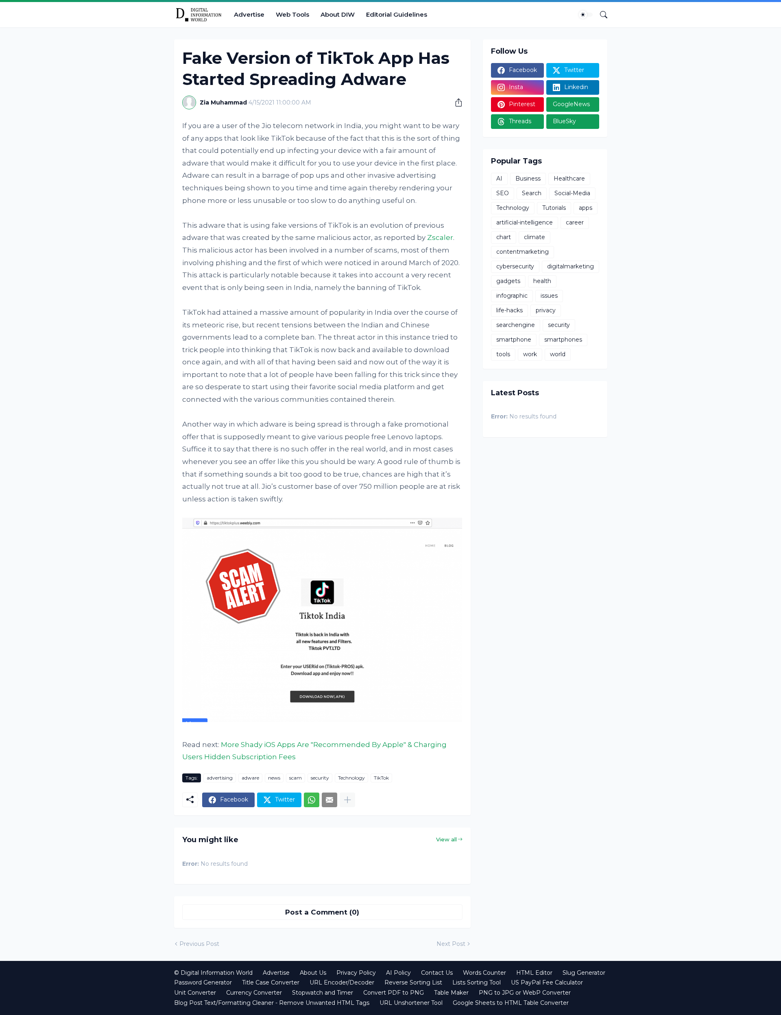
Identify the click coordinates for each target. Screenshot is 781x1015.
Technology (351, 778)
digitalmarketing (570, 266)
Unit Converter (195, 992)
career (575, 222)
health (542, 281)
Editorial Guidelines (396, 14)
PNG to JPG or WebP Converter (525, 992)
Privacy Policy (356, 972)
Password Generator (203, 982)
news (274, 778)
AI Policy (398, 972)
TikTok (381, 778)
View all (446, 839)
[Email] (329, 800)
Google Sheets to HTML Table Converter (511, 1002)
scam (295, 778)
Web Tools (292, 14)
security (320, 778)
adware (250, 778)
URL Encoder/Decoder (342, 982)
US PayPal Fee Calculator (547, 982)
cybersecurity (515, 266)
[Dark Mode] (586, 15)
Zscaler (440, 237)
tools (503, 354)
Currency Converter (254, 992)
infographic (512, 295)
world (557, 354)
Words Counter (484, 972)
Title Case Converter (270, 982)
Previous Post (199, 943)
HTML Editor (534, 972)
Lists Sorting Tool (476, 982)
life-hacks (509, 310)
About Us (313, 972)
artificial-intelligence (524, 222)
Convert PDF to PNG (393, 992)
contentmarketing (522, 251)
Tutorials (554, 207)
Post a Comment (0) (322, 912)
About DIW (338, 14)
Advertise (249, 14)
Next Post (450, 943)
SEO (502, 193)
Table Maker (451, 992)
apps (585, 207)
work (530, 354)
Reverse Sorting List (413, 982)
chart (503, 237)
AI (499, 178)
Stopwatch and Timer (322, 992)
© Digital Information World (213, 972)
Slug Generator (584, 972)
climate (534, 237)
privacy (546, 310)
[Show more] (347, 800)
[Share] (455, 102)
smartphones (563, 339)
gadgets (508, 281)
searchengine (515, 325)
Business (528, 178)
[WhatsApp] (311, 800)
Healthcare (569, 178)
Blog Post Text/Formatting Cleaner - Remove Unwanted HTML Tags (271, 1002)
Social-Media (572, 193)
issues (549, 295)
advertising (220, 778)
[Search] (600, 15)
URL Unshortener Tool (411, 1002)
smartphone (513, 339)
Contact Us (437, 972)
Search (531, 193)
